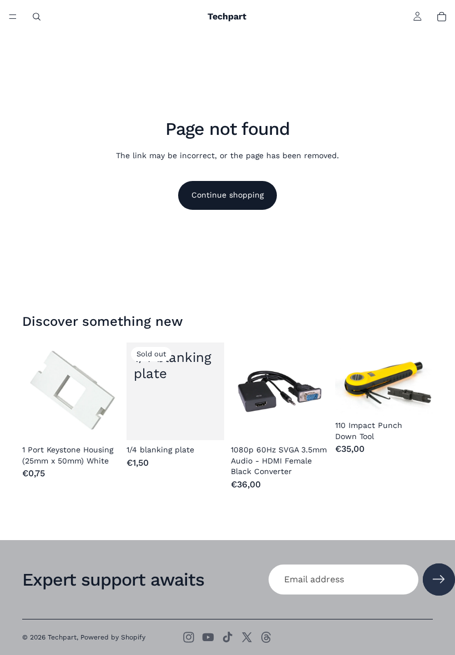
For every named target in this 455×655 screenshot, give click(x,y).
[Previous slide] (347, 379)
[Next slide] (420, 379)
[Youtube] (208, 637)
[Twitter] (247, 637)
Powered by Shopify (112, 637)
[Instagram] (188, 637)
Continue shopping (227, 194)
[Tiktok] (227, 637)
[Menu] (13, 16)
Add (112, 423)
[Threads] (266, 637)
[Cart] (441, 16)
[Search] (36, 16)
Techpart (62, 637)
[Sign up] (439, 579)
